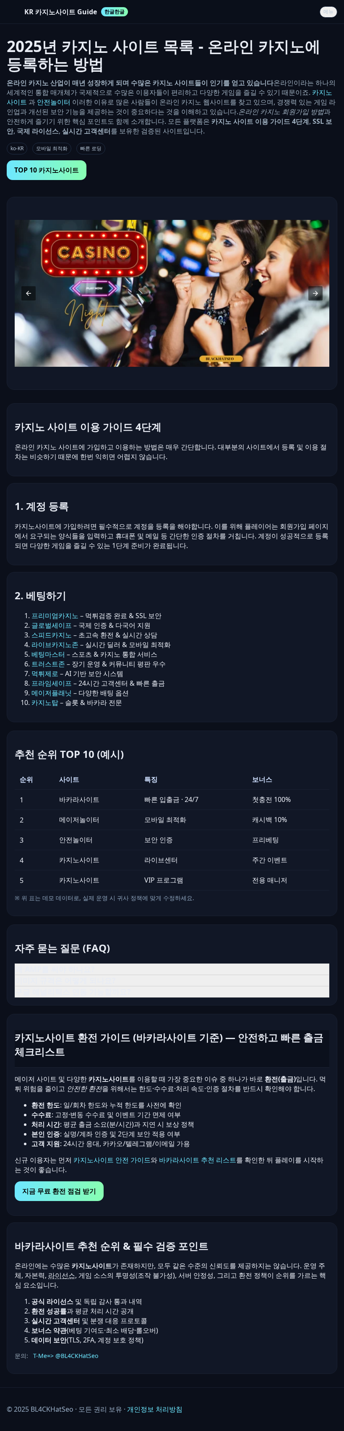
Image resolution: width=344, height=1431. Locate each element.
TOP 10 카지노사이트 (46, 170)
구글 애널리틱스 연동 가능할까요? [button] (73, 992)
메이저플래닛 (51, 692)
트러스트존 (48, 663)
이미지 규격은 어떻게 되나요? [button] (65, 980)
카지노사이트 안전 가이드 (112, 1160)
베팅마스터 (48, 654)
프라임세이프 (51, 683)
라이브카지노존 (54, 644)
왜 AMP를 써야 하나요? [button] (55, 969)
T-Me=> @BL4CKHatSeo (65, 1356)
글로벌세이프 (51, 625)
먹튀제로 (44, 673)
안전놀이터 (53, 102)
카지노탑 (44, 702)
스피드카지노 (51, 635)
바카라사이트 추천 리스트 (197, 1160)
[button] (28, 293)
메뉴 (328, 12)
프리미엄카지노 (54, 615)
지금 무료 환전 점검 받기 (59, 1191)
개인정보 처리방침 (154, 1409)
